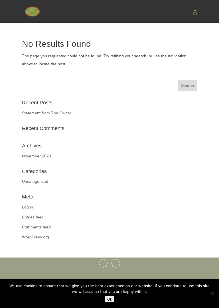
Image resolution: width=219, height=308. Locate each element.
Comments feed (36, 227)
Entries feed (33, 217)
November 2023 (36, 156)
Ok (109, 299)
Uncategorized (35, 181)
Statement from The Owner (46, 113)
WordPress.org (35, 237)
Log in (27, 207)
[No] (212, 293)
